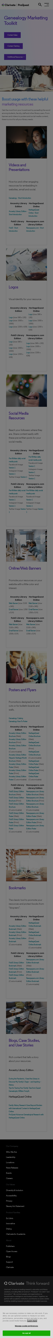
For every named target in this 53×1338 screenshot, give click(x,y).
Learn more (32, 1321)
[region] (26, 1322)
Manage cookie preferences (26, 1326)
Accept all (26, 1333)
